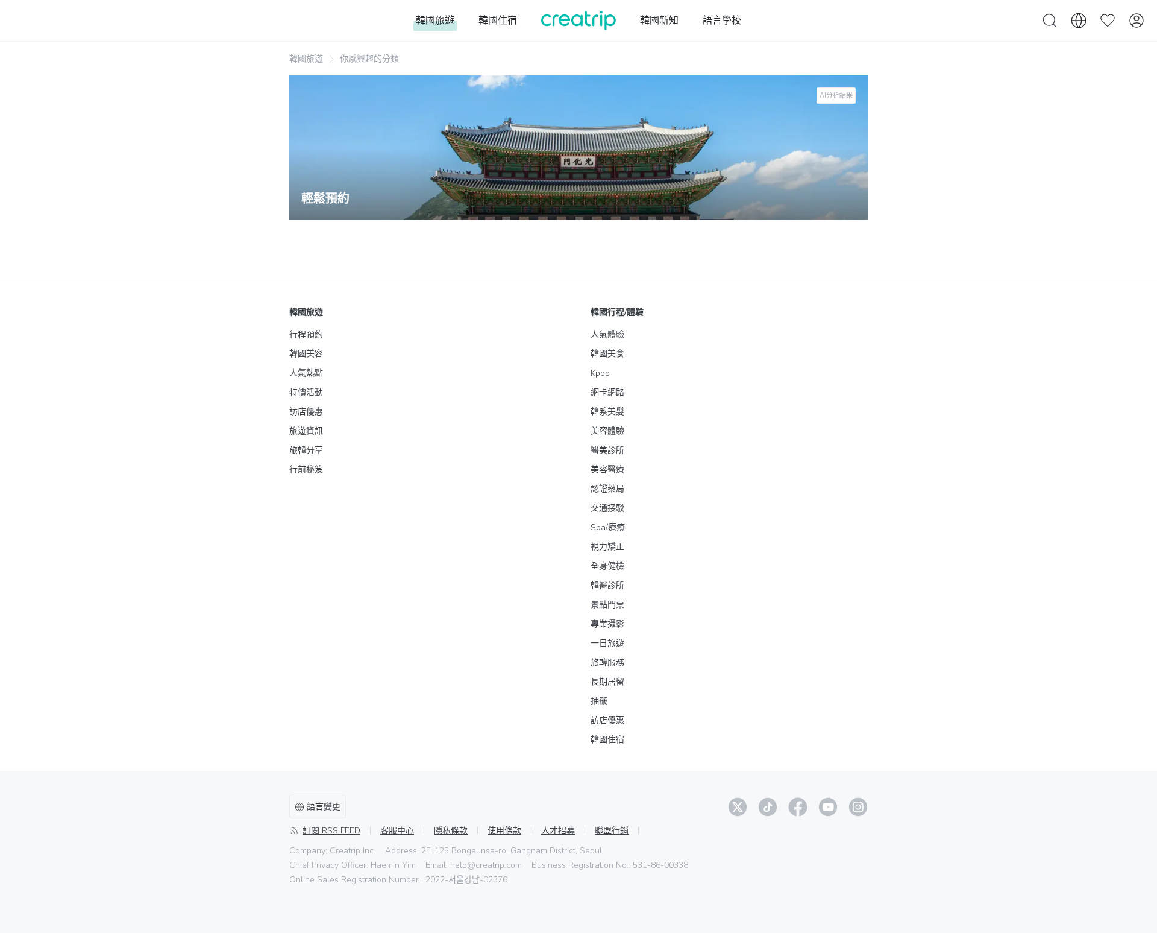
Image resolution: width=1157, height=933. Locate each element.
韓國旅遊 (306, 59)
